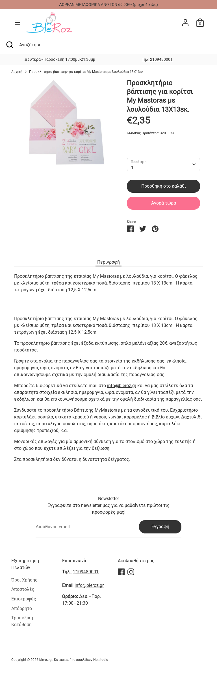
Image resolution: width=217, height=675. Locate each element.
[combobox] (163, 164)
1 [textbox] (132, 167)
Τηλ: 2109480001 (157, 59)
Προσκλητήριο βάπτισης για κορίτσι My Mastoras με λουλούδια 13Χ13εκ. (86, 72)
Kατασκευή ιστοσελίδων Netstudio (81, 660)
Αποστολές (22, 589)
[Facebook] (121, 571)
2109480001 (86, 571)
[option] (157, 59)
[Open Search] (9, 45)
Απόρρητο (21, 608)
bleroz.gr (45, 660)
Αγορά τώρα (163, 203)
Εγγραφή (160, 526)
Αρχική (16, 72)
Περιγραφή (108, 262)
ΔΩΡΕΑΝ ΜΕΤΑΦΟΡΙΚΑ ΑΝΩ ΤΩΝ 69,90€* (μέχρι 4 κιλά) (108, 4)
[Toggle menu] (17, 22)
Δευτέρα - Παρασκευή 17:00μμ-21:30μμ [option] (60, 59)
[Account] (185, 20)
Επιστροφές (23, 599)
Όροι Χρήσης (24, 580)
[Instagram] (130, 571)
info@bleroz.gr (121, 385)
